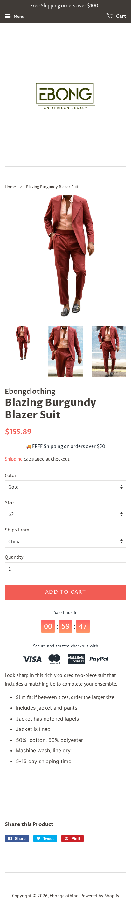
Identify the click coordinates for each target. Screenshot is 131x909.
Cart (120, 16)
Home (10, 187)
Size (9, 502)
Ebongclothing (64, 896)
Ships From (17, 529)
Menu (18, 16)
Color (10, 475)
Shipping (14, 459)
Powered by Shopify (99, 896)
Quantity (14, 557)
